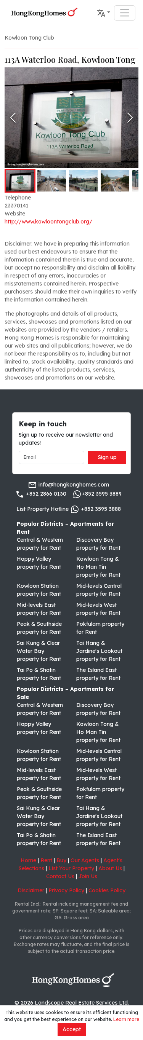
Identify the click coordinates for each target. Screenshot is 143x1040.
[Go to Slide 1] (20, 181)
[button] (103, 13)
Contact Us (60, 876)
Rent (46, 860)
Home (28, 860)
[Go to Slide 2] (51, 181)
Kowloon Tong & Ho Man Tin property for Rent (98, 566)
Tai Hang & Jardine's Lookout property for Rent (99, 651)
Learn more (126, 1019)
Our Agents (85, 860)
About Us (110, 868)
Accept (72, 1029)
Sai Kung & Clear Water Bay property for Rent (39, 651)
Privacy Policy (66, 890)
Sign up (107, 457)
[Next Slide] (130, 117)
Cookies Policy (106, 890)
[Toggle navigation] (124, 13)
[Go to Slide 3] (83, 181)
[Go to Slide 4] (115, 181)
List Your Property (71, 868)
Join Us (88, 876)
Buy (61, 860)
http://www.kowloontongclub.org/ (48, 221)
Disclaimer (31, 890)
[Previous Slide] (13, 117)
